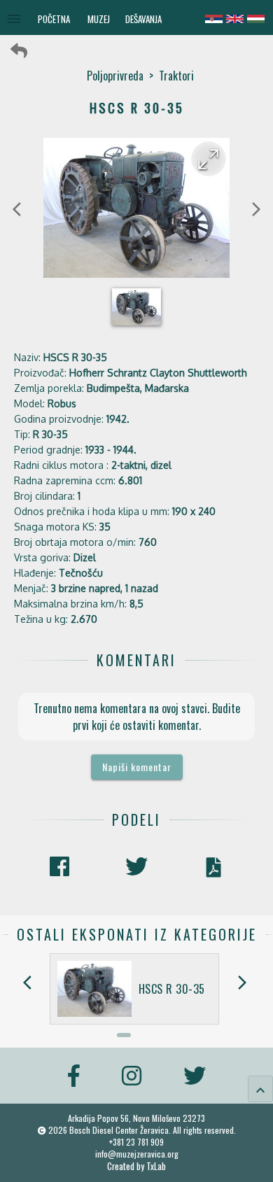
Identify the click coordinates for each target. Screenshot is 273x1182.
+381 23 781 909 (136, 1142)
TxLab (156, 1166)
